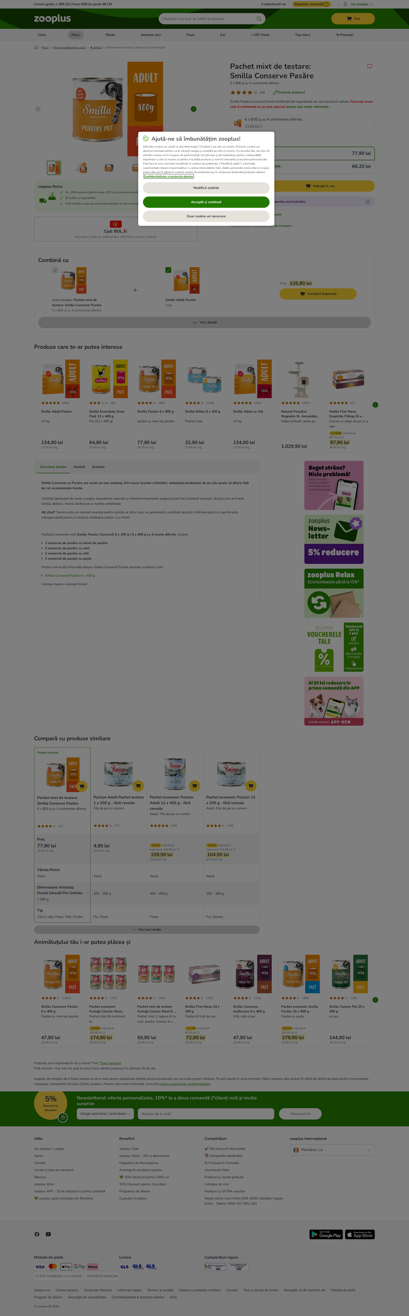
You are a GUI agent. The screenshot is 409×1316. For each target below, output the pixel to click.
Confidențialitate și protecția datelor (168, 176)
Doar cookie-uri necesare (206, 216)
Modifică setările (206, 188)
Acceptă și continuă (206, 202)
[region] (206, 179)
